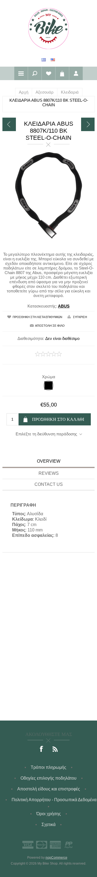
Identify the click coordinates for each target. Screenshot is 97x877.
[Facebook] (42, 749)
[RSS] (55, 749)
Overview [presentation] (48, 461)
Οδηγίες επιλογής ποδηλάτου (48, 778)
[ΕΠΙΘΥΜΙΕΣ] (48, 73)
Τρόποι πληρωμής (48, 767)
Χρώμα (48, 376)
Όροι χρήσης (48, 813)
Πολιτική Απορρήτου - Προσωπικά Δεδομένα (54, 799)
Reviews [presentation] (49, 473)
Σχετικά (48, 824)
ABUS (64, 306)
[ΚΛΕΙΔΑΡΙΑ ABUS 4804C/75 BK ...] (88, 124)
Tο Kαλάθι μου (62, 73)
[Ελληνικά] (43, 59)
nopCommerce (56, 857)
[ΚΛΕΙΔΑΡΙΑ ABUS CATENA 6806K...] (9, 124)
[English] (52, 59)
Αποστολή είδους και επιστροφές (48, 789)
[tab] (48, 462)
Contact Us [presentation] (48, 484)
